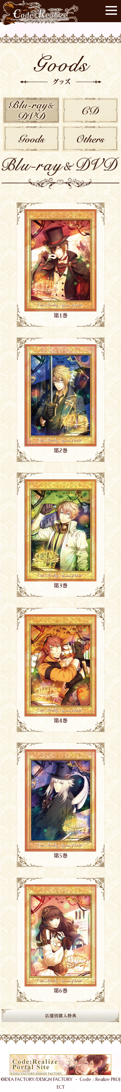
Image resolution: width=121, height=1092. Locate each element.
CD (90, 110)
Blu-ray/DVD (31, 110)
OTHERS (90, 138)
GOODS (31, 138)
